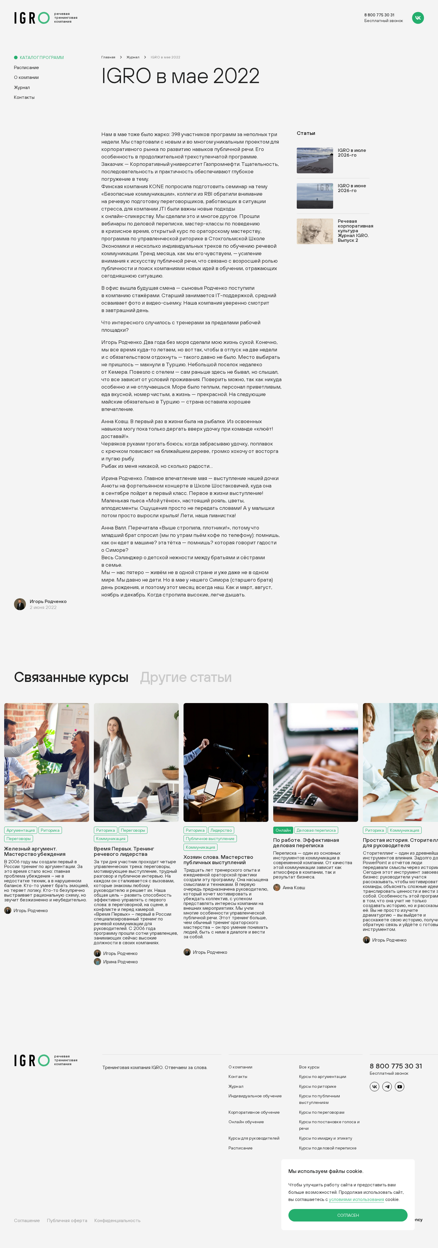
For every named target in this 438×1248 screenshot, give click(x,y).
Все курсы (309, 1067)
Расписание (26, 67)
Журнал (22, 87)
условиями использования (356, 1199)
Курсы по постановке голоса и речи (329, 1125)
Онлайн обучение (246, 1121)
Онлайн (283, 830)
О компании (26, 77)
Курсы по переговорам (321, 1112)
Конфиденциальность (117, 1220)
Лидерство (221, 830)
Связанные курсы (71, 677)
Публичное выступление (210, 838)
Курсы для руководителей (254, 1138)
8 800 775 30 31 (379, 15)
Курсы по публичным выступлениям (319, 1099)
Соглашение (27, 1220)
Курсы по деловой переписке (328, 1147)
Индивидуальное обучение (255, 1095)
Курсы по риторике (317, 1086)
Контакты (24, 97)
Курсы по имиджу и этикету (325, 1138)
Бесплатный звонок (383, 20)
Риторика (50, 830)
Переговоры (19, 838)
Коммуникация (110, 838)
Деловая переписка (316, 830)
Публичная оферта (67, 1220)
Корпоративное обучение (254, 1112)
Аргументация (21, 830)
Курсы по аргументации (322, 1076)
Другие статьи (186, 677)
